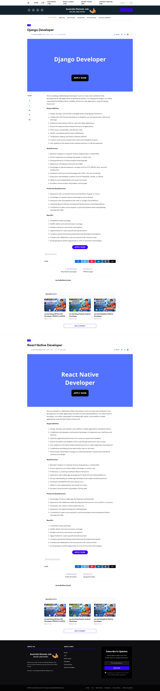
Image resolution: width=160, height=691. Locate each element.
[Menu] (28, 2)
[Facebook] (29, 101)
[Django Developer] (80, 65)
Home (36, 3)
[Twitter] (29, 105)
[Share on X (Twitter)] (124, 34)
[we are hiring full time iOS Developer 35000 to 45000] (55, 305)
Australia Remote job (39, 34)
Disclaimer (81, 17)
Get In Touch (71, 17)
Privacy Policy (91, 17)
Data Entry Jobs (51, 3)
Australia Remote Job (58, 688)
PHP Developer (88, 272)
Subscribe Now (126, 10)
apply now (80, 247)
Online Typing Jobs (86, 3)
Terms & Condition (104, 17)
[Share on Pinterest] (127, 34)
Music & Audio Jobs (68, 3)
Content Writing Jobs (106, 3)
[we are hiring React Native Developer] (105, 305)
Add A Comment (80, 326)
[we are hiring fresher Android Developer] (80, 305)
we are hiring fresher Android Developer (79, 315)
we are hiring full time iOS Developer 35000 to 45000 (54, 315)
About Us (62, 17)
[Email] (29, 119)
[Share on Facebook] (121, 34)
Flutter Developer (71, 577)
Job (42, 3)
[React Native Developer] (80, 380)
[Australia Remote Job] (80, 10)
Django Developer (50, 254)
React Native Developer (69, 272)
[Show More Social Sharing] (131, 34)
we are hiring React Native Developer (103, 315)
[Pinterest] (29, 115)
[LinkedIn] (29, 110)
